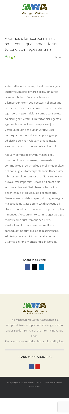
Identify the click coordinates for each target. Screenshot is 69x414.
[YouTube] (37, 366)
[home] (34, 305)
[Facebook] (31, 366)
